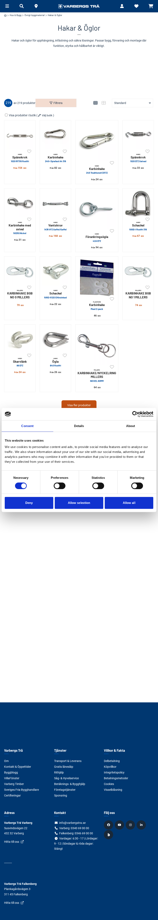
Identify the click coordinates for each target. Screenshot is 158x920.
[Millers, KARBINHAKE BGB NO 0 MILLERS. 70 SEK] (19, 271)
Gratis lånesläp (63, 766)
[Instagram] (131, 824)
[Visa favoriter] (136, 6)
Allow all (129, 502)
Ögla (55, 362)
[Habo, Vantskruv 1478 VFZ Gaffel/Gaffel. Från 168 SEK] (55, 203)
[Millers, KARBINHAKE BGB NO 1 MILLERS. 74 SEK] (138, 271)
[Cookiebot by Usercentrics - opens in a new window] (135, 414)
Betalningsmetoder (116, 778)
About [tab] (130, 426)
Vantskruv (55, 226)
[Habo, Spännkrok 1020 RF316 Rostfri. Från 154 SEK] (19, 135)
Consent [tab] (27, 426)
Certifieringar (12, 795)
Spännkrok (20, 158)
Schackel (138, 226)
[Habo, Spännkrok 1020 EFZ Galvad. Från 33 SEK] (138, 135)
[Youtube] (120, 824)
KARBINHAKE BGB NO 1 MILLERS (138, 294)
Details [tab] (79, 426)
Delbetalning (112, 761)
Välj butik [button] (47, 115)
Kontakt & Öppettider (17, 766)
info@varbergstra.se (72, 822)
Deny (29, 502)
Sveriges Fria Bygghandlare (21, 789)
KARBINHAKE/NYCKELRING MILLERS (97, 375)
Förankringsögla (97, 237)
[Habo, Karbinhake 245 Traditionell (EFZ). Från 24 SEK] (97, 141)
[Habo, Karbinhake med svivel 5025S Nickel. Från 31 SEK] (19, 203)
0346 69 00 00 (84, 833)
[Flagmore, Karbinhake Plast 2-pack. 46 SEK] (97, 277)
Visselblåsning (113, 789)
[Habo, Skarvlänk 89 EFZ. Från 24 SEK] (19, 340)
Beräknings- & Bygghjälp (69, 784)
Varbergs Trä (13, 750)
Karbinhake (55, 158)
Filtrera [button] (58, 103)
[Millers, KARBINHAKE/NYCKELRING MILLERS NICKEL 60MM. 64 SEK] (97, 345)
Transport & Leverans (67, 761)
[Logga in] (122, 6)
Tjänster (60, 750)
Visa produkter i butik (22, 115)
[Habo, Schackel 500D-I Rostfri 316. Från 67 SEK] (138, 203)
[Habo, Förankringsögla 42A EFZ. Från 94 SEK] (97, 209)
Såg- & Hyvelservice (66, 778)
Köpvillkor (110, 766)
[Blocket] (109, 834)
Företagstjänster (65, 789)
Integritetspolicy (114, 772)
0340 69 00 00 (80, 828)
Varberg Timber (14, 784)
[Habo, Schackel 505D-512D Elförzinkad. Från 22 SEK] (55, 271)
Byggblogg (11, 772)
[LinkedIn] (142, 824)
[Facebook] (109, 824)
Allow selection (79, 502)
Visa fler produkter (79, 405)
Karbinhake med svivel (20, 227)
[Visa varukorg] (151, 6)
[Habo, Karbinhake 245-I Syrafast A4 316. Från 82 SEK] (55, 135)
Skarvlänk (20, 362)
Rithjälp (59, 772)
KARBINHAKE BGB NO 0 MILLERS (20, 294)
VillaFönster (11, 778)
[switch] (59, 486)
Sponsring (60, 795)
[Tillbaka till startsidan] (79, 6)
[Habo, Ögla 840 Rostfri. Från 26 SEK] (55, 340)
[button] (36, 6)
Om (6, 761)
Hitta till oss (11, 841)
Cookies (109, 784)
